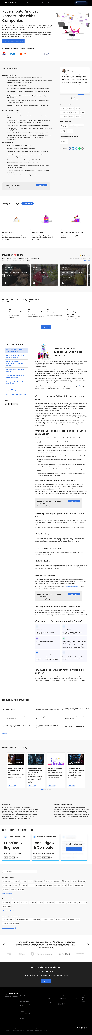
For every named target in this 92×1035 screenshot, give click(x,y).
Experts (57, 2)
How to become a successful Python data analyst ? (14, 350)
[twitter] (76, 148)
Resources (50, 2)
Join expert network (80, 2)
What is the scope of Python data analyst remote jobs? (15, 356)
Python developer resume (78, 385)
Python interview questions (71, 586)
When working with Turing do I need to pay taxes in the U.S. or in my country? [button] (18, 726)
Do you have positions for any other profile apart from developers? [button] (48, 726)
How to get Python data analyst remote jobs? (15, 383)
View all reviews (85, 260)
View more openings (73, 849)
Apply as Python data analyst (13, 41)
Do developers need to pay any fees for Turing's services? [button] (76, 717)
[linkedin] (73, 148)
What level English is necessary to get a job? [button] (47, 717)
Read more (12, 785)
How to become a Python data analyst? (15, 370)
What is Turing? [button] (10, 709)
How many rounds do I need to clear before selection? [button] (16, 717)
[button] (75, 80)
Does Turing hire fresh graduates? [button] (74, 726)
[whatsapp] (79, 148)
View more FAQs (6, 733)
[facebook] (70, 148)
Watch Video (28, 203)
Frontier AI (29, 2)
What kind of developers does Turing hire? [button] (48, 709)
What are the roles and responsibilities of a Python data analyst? (15, 363)
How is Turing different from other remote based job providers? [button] (77, 709)
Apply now (41, 185)
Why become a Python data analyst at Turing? (14, 389)
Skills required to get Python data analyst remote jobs (15, 376)
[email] (82, 148)
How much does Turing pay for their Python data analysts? (16, 395)
